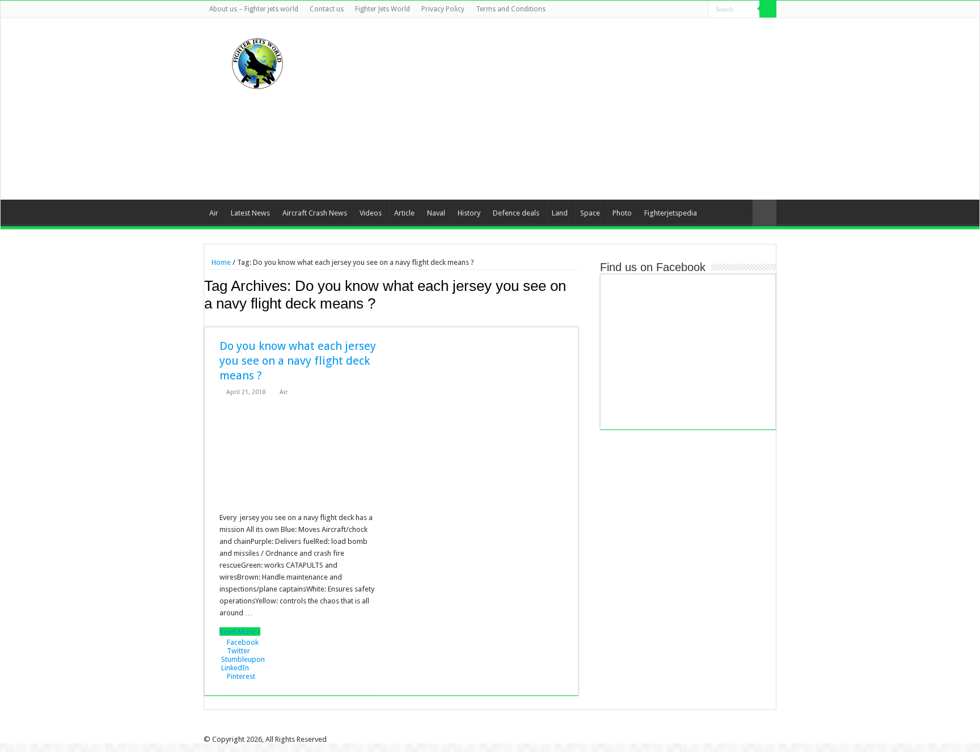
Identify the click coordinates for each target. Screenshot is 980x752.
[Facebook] (657, 9)
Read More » (239, 631)
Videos (371, 213)
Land (560, 213)
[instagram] (700, 9)
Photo (622, 213)
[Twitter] (668, 9)
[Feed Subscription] (575, 320)
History (469, 213)
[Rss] (646, 9)
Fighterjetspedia (670, 213)
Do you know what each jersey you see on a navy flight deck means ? (297, 360)
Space (590, 213)
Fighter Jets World (382, 9)
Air (213, 213)
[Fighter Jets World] (257, 61)
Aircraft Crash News (314, 213)
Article (404, 213)
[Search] (767, 9)
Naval (436, 213)
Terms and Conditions (511, 9)
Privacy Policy (442, 9)
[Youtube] (689, 9)
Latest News (250, 213)
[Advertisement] (561, 108)
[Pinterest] (678, 9)
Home (220, 262)
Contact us (327, 9)
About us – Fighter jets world (253, 9)
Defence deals (516, 213)
